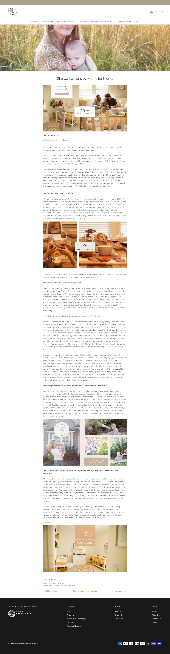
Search (118, 611)
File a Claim (157, 615)
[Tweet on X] (49, 579)
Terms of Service (74, 626)
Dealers (155, 622)
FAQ (154, 611)
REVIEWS (83, 21)
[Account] (151, 11)
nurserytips (71, 585)
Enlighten (63, 585)
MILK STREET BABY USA (66, 21)
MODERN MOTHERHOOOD (101, 21)
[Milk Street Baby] (12, 11)
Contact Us (156, 619)
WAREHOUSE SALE (124, 21)
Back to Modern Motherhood (85, 591)
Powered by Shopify (32, 643)
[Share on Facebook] (52, 579)
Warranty (71, 615)
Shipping (71, 622)
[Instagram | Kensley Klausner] (85, 131)
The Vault (119, 619)
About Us (71, 611)
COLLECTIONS (47, 21)
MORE (138, 21)
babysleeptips (54, 585)
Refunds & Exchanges (76, 619)
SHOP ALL (33, 21)
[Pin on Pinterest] (55, 579)
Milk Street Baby (19, 643)
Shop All (118, 615)
